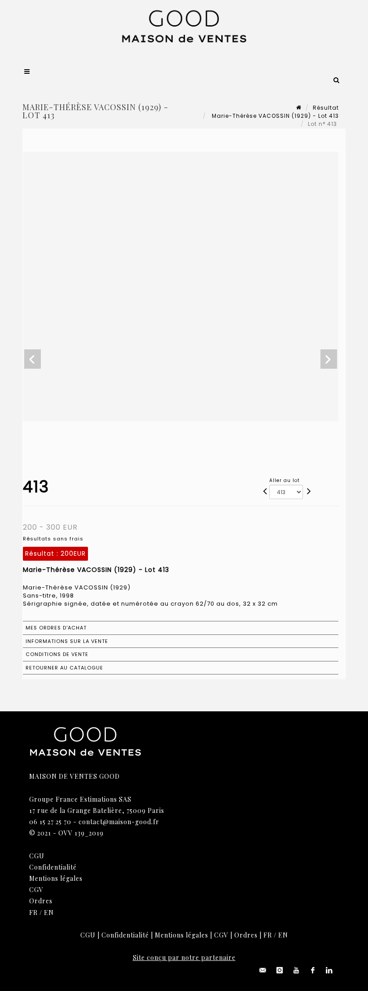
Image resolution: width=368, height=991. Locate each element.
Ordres (41, 901)
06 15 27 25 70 (50, 821)
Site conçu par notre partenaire (184, 957)
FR (33, 912)
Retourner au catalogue (64, 667)
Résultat (326, 108)
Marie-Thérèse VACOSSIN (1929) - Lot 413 (274, 116)
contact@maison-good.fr (119, 821)
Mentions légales (56, 878)
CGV (36, 889)
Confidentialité (53, 867)
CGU (36, 856)
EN (49, 912)
